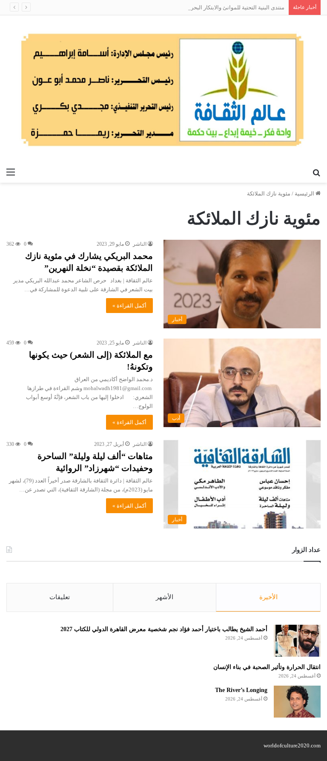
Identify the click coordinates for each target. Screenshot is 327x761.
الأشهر (164, 597)
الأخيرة (268, 597)
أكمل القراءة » (129, 305)
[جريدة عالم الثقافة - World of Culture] (163, 89)
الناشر (139, 244)
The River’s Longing (241, 690)
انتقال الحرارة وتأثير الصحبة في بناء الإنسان (267, 667)
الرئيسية (305, 193)
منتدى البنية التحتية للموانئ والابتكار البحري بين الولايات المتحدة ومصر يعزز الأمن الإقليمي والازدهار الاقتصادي (160, 7)
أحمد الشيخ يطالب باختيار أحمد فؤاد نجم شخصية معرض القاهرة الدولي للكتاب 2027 (163, 629)
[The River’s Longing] (297, 702)
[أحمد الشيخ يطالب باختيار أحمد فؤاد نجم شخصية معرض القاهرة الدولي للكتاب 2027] (297, 641)
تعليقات (59, 597)
